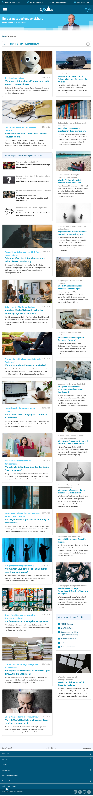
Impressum (6, 770)
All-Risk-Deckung (67, 624)
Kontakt (4, 764)
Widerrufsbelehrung (9, 786)
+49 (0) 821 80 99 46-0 (13, 2)
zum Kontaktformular (59, 2)
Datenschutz (6, 781)
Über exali (5, 754)
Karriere (4, 759)
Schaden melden (83, 2)
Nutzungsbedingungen (10, 775)
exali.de (46, 9)
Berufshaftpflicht (67, 628)
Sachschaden (65, 643)
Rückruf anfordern (36, 2)
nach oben (87, 748)
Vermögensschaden (68, 647)
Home (4, 36)
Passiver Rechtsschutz (68, 639)
